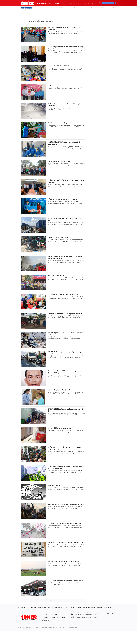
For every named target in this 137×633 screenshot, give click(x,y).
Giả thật (108, 607)
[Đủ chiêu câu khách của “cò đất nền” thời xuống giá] (33, 549)
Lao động (43, 7)
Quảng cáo (94, 3)
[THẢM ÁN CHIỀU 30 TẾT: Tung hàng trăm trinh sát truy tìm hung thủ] (33, 454)
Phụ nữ (100, 7)
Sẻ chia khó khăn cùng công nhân (59, 123)
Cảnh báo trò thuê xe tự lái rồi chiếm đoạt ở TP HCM (65, 581)
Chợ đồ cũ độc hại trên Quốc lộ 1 (58, 237)
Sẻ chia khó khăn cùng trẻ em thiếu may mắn (63, 294)
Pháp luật (72, 7)
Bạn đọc (48, 7)
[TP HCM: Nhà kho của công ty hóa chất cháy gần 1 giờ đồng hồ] (33, 416)
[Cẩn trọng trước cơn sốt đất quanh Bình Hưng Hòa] (33, 530)
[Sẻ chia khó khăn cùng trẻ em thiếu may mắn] (33, 301)
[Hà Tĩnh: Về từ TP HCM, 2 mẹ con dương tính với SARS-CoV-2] (33, 149)
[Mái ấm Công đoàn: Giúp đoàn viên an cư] (33, 397)
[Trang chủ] (26, 7)
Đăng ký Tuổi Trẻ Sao (108, 3)
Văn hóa (79, 607)
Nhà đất (98, 607)
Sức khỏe (62, 7)
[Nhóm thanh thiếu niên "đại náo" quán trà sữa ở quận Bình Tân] (33, 187)
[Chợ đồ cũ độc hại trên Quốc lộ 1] (33, 244)
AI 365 (96, 7)
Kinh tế (58, 7)
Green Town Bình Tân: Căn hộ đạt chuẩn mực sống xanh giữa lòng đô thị (65, 467)
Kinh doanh (54, 607)
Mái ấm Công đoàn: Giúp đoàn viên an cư (61, 390)
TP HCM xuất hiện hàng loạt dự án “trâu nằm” (63, 561)
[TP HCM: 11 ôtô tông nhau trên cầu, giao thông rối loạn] (33, 225)
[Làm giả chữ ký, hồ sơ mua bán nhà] (33, 435)
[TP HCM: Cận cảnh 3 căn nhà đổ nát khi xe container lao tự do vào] (33, 340)
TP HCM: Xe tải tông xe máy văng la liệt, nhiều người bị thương (65, 353)
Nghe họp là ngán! (54, 485)
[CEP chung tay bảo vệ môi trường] (33, 168)
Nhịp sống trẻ (73, 607)
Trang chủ (20, 607)
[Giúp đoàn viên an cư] (33, 92)
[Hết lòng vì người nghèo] (33, 282)
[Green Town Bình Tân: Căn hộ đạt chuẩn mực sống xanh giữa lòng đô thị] (33, 473)
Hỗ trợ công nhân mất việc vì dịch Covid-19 (62, 199)
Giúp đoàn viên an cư (55, 85)
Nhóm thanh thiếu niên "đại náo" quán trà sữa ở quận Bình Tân (66, 181)
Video (35, 607)
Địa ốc (112, 7)
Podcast (72, 3)
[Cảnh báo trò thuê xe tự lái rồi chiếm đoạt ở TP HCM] (33, 588)
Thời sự (34, 7)
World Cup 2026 (107, 7)
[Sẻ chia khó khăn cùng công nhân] (33, 130)
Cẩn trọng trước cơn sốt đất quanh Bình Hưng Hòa (65, 523)
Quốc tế (39, 7)
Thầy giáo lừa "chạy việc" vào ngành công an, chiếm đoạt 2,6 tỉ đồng (65, 372)
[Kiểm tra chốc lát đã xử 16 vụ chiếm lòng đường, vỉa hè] (33, 511)
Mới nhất (26, 607)
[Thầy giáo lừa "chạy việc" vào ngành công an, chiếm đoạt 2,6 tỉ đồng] (33, 378)
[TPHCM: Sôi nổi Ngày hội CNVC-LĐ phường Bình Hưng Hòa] (33, 34)
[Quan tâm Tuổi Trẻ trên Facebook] (112, 613)
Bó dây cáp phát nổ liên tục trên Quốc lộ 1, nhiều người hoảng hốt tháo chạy (66, 257)
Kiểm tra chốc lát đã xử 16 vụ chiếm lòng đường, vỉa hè (66, 504)
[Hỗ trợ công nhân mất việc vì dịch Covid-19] (33, 206)
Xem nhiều (31, 607)
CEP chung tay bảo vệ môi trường (59, 161)
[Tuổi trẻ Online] (29, 617)
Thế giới (44, 607)
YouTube (80, 3)
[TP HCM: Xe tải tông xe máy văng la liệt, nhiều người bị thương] (33, 359)
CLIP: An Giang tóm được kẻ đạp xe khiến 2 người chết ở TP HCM (66, 105)
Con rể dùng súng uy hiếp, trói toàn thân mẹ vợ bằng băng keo (65, 48)
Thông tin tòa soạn (45, 620)
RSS (101, 617)
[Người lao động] (41, 3)
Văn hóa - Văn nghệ (80, 7)
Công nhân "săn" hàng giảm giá (59, 66)
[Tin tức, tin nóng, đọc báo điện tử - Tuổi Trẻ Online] (29, 3)
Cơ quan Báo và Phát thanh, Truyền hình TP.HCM (53, 622)
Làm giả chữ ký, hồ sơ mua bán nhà (60, 428)
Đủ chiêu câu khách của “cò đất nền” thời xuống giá (65, 542)
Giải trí (88, 7)
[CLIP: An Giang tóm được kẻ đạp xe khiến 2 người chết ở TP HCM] (33, 111)
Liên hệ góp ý (96, 617)
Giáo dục (68, 7)
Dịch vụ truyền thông (76, 617)
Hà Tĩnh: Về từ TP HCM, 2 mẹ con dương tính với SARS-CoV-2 (64, 143)
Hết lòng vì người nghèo (56, 275)
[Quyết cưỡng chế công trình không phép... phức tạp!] (33, 321)
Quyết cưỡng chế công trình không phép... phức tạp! (65, 314)
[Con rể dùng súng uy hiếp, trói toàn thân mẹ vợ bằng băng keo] (33, 54)
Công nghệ (60, 607)
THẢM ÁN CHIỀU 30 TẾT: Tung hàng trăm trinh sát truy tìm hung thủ (65, 448)
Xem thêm (53, 600)
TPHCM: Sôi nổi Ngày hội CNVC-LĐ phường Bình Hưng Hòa (64, 29)
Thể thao (92, 7)
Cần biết (87, 3)
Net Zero (53, 7)
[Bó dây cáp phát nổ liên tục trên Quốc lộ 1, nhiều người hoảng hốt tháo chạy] (33, 263)
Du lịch (67, 607)
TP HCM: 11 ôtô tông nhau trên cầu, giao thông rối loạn (65, 219)
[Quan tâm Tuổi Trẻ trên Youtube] (108, 613)
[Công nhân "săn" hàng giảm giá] (33, 73)
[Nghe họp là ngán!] (33, 492)
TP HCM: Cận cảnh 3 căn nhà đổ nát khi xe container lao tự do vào (65, 334)
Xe (64, 607)
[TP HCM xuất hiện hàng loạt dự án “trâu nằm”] (33, 568)
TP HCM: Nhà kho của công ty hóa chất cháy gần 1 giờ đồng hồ (66, 410)
